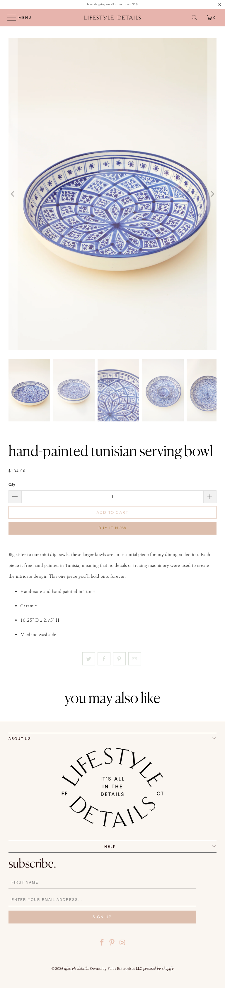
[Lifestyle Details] (112, 17)
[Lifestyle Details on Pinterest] (112, 943)
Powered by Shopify (158, 968)
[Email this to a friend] (134, 659)
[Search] (194, 17)
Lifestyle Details (76, 968)
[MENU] (9, 17)
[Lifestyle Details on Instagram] (122, 943)
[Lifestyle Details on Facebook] (102, 943)
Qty (11, 484)
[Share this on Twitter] (88, 659)
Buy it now (112, 528)
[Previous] (13, 194)
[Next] (212, 194)
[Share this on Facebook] (104, 659)
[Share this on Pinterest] (119, 659)
